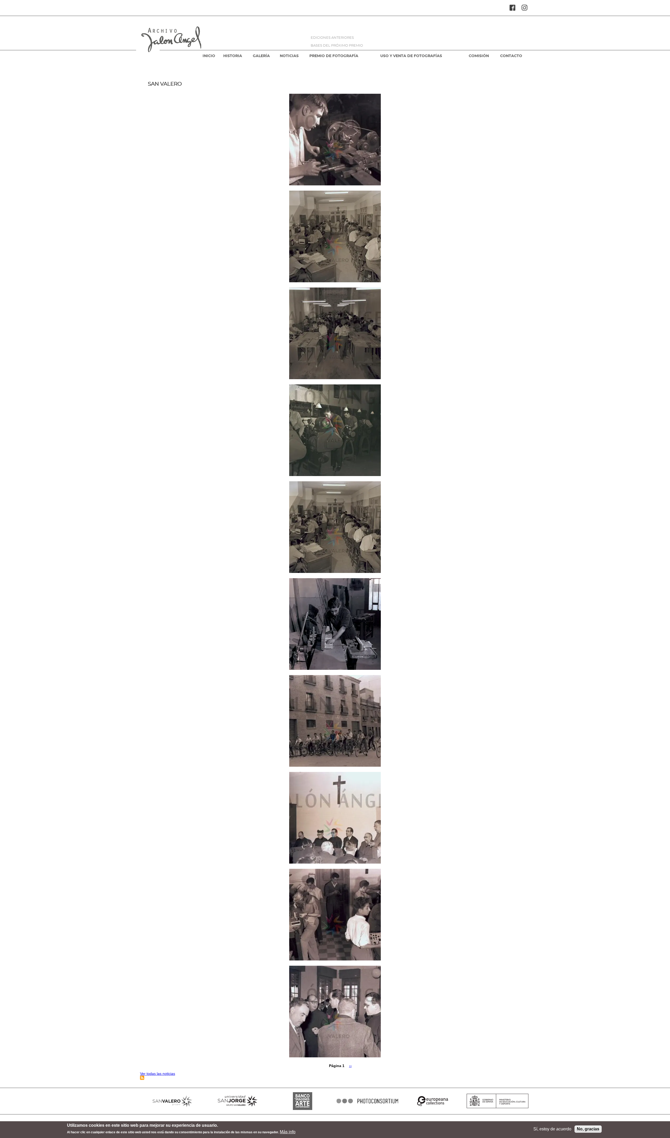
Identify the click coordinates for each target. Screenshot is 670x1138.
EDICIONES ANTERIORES (332, 38)
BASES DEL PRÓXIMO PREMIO (337, 45)
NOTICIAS (289, 56)
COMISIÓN (479, 56)
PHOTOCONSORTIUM (367, 1101)
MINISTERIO (497, 1101)
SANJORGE (237, 1101)
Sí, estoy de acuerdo (552, 1129)
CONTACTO (511, 56)
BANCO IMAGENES (302, 1101)
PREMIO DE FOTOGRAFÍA (333, 56)
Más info (287, 1132)
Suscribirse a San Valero (142, 1078)
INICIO (209, 56)
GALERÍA (261, 56)
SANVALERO (172, 1101)
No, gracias (588, 1129)
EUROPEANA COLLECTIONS (432, 1101)
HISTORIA (232, 56)
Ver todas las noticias (157, 1073)
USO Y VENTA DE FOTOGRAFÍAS (411, 56)
